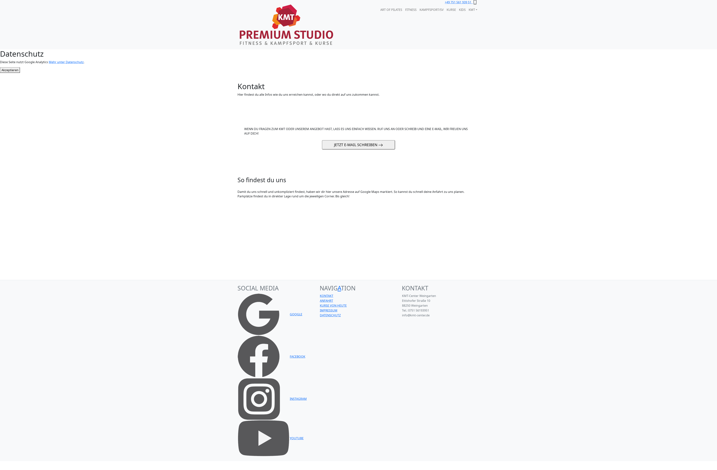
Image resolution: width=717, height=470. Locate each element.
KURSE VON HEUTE (333, 305)
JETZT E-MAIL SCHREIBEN (356, 144)
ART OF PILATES (391, 10)
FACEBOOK (297, 357)
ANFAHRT (326, 301)
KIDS (462, 10)
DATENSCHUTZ (330, 315)
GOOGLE (296, 314)
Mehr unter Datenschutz (66, 62)
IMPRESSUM (328, 310)
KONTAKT (326, 296)
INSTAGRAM (298, 399)
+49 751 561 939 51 (459, 2)
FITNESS (411, 10)
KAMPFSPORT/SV (432, 10)
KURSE (451, 10)
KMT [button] (472, 10)
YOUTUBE (297, 438)
